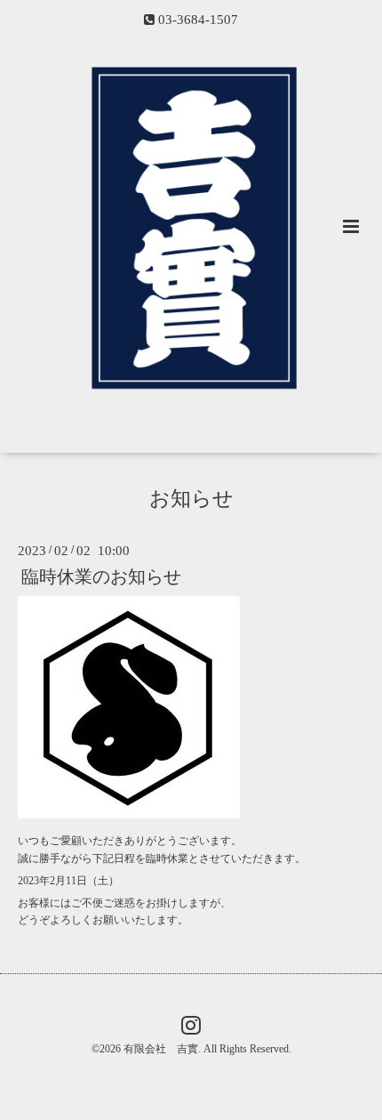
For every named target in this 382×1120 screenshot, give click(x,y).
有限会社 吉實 (160, 1049)
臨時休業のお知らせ (101, 577)
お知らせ (191, 498)
